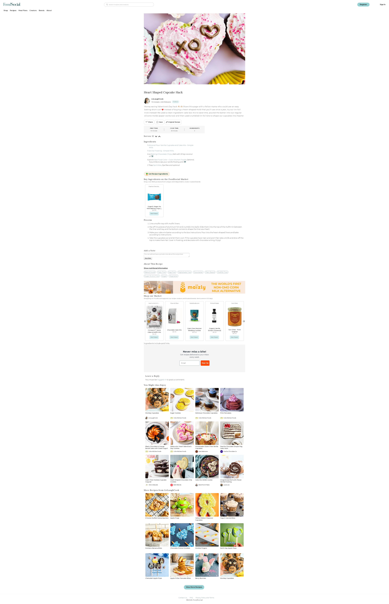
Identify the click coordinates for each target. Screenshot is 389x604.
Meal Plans (22, 10)
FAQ (191, 598)
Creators (33, 10)
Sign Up (205, 363)
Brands (41, 10)
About (49, 10)
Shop (6, 10)
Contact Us (182, 598)
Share (150, 122)
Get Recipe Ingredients (158, 174)
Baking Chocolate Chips (161, 154)
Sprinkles (157, 165)
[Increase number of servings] (159, 137)
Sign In (382, 4)
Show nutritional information (156, 268)
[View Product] (152, 156)
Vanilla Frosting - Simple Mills (161, 151)
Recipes (13, 10)
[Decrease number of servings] (156, 137)
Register (363, 4)
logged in (161, 380)
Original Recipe (174, 122)
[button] (145, 321)
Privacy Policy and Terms (205, 598)
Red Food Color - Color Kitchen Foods (170, 160)
